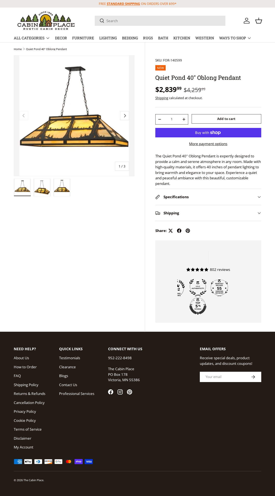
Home (18, 49)
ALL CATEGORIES (29, 37)
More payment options (208, 143)
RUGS (148, 37)
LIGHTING (108, 37)
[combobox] (160, 21)
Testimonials (69, 357)
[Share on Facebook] (179, 230)
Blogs (63, 375)
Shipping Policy (26, 384)
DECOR (61, 37)
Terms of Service (28, 429)
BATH (163, 37)
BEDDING (130, 37)
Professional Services (76, 393)
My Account (23, 447)
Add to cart (226, 119)
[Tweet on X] (170, 230)
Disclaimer (22, 438)
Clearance (67, 366)
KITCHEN (181, 37)
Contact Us (68, 384)
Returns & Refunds (29, 393)
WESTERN (204, 37)
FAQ (17, 375)
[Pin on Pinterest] (187, 230)
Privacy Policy (25, 411)
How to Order (25, 366)
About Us (21, 357)
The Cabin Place (33, 480)
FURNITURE (83, 37)
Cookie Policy (25, 420)
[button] (258, 20)
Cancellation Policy (29, 402)
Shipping (161, 98)
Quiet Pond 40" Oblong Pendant (46, 49)
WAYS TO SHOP (232, 37)
